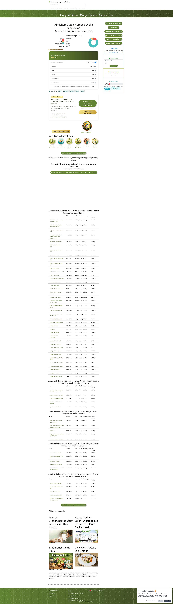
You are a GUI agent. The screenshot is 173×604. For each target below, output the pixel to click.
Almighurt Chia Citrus (55, 373)
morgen (82, 91)
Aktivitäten (74, 7)
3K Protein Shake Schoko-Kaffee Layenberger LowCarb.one (56, 236)
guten (77, 91)
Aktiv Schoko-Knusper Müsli (57, 271)
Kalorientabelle (54, 7)
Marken (61, 7)
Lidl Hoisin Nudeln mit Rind (56, 439)
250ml (108, 88)
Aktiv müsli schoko (54, 275)
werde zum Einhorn (86, 132)
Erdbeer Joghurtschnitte (56, 464)
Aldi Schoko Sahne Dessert (56, 288)
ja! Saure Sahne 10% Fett (56, 395)
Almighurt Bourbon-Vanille (56, 366)
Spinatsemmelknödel (55, 407)
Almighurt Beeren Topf (55, 351)
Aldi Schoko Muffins (54, 285)
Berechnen (113, 65)
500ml (118, 88)
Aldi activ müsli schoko (55, 297)
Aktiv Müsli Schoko (54, 268)
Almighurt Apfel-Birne (55, 344)
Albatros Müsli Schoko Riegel (57, 278)
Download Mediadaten (113, 35)
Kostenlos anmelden (88, 109)
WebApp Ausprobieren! (113, 23)
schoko (59, 91)
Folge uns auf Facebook (113, 31)
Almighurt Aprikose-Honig (56, 347)
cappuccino (65, 91)
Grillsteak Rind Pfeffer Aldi (56, 398)
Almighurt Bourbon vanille (56, 362)
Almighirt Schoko (54, 325)
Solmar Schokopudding (55, 452)
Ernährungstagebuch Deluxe (60, 2)
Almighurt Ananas (54, 332)
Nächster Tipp (113, 52)
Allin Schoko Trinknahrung (56, 322)
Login (83, 7)
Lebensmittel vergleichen (87, 112)
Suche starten (114, 27)
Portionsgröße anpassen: (57, 62)
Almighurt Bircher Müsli (55, 354)
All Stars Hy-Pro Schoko (56, 319)
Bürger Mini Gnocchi (55, 461)
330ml (113, 88)
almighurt (72, 91)
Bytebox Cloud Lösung (114, 39)
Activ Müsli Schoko (54, 255)
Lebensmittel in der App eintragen (87, 103)
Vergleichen (67, 7)
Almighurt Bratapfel (55, 369)
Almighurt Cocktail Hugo (56, 376)
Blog (79, 7)
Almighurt (52, 329)
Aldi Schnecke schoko (55, 282)
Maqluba (52, 430)
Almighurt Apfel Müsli (55, 341)
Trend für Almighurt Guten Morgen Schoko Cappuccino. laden (73, 172)
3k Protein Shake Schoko (56, 241)
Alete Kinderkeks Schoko (56, 310)
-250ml (108, 90)
